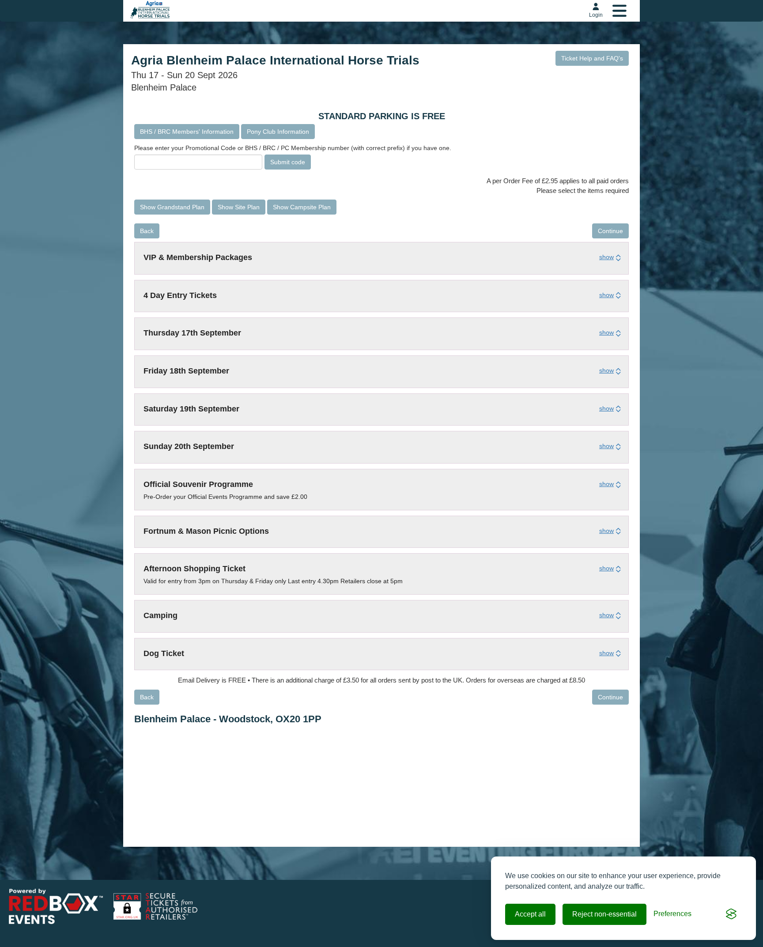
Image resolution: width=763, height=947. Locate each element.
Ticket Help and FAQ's (592, 58)
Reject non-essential (604, 914)
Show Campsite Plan (302, 207)
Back (147, 230)
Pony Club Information (278, 131)
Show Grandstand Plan (172, 207)
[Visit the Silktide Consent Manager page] (731, 914)
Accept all (530, 914)
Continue (610, 230)
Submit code (287, 162)
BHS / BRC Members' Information (187, 131)
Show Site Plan (239, 207)
